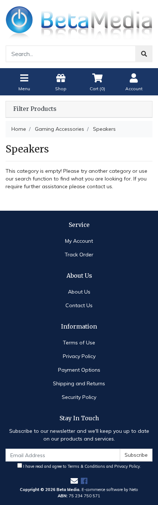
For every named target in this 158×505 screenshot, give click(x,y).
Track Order (79, 254)
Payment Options (79, 370)
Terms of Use (79, 342)
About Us (79, 291)
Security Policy (79, 397)
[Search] (144, 53)
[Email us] (74, 480)
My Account (79, 241)
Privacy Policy (79, 356)
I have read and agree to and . (81, 466)
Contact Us (79, 305)
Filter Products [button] (34, 109)
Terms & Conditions (86, 466)
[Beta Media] (79, 22)
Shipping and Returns (79, 383)
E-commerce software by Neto (110, 489)
